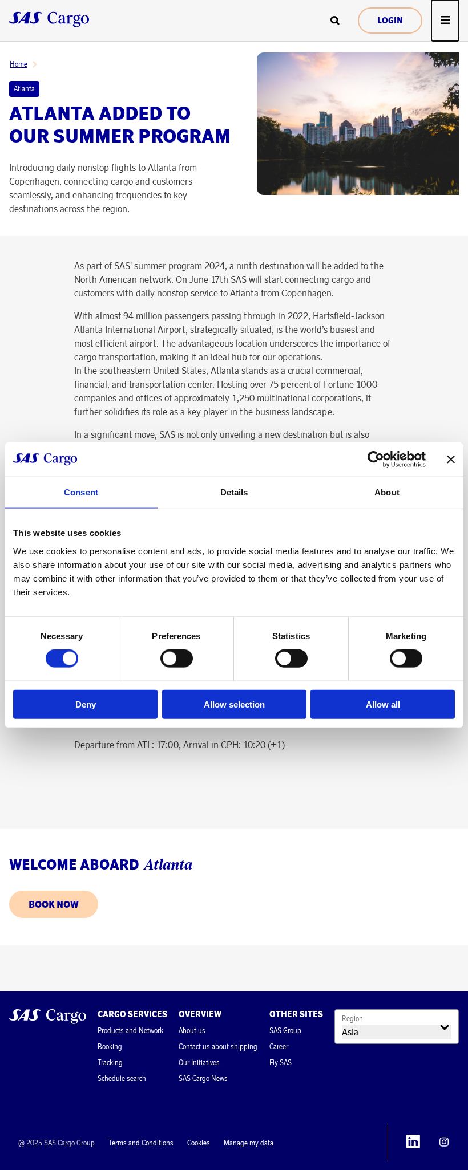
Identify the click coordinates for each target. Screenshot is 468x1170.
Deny (85, 704)
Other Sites (296, 1014)
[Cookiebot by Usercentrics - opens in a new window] (376, 459)
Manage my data (248, 1143)
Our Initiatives (199, 1062)
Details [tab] (234, 492)
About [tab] (387, 492)
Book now (54, 904)
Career (278, 1046)
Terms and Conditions (141, 1143)
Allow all (383, 704)
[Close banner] (451, 460)
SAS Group (285, 1030)
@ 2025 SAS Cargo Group (56, 1143)
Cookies (198, 1143)
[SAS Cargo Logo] (47, 1017)
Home (18, 64)
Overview (200, 1014)
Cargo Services (132, 1014)
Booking (110, 1046)
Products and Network (130, 1030)
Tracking (110, 1062)
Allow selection (234, 704)
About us (192, 1030)
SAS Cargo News (203, 1078)
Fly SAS (280, 1062)
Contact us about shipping (218, 1046)
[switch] (176, 658)
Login (390, 20)
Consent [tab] (81, 492)
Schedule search (122, 1078)
